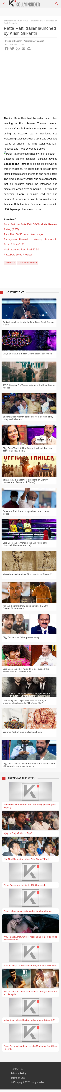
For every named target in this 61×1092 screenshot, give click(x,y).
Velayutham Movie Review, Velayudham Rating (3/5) (29, 1020)
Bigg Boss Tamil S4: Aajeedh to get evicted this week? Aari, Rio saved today (26, 670)
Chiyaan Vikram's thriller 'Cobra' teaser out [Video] (28, 353)
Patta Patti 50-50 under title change (23, 234)
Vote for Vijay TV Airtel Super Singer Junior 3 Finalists (30, 965)
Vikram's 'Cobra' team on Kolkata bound (23, 732)
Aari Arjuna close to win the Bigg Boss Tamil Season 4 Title (28, 323)
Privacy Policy (18, 1073)
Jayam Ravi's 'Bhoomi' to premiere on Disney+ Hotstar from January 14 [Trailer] (26, 481)
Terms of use (18, 1078)
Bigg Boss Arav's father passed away (21, 637)
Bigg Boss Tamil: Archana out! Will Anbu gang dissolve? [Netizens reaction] (25, 544)
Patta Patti (10, 263)
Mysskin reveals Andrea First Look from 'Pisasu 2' (27, 574)
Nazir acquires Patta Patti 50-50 (21, 249)
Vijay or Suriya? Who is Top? (18, 833)
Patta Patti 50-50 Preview (18, 254)
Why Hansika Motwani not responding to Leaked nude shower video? (30, 938)
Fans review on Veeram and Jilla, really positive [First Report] (30, 806)
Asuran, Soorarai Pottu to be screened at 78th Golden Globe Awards (25, 607)
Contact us (17, 1069)
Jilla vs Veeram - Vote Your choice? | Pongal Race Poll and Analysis (30, 993)
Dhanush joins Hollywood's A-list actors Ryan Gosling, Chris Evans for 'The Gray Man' (25, 701)
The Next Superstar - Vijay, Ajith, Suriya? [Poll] (26, 859)
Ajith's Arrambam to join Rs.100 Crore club (25, 885)
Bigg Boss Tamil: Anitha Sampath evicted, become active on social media (27, 449)
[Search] (56, 4)
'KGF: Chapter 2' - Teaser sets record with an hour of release (29, 386)
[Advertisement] (30, 85)
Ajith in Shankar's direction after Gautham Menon (28, 911)
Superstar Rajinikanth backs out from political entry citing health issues (28, 417)
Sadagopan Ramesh (27, 263)
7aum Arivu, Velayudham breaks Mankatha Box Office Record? (30, 1047)
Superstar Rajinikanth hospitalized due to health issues (26, 512)
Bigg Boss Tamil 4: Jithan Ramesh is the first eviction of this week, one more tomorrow (29, 764)
